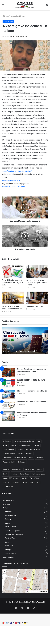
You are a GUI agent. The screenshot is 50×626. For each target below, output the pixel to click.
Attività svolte (16, 470)
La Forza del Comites (34, 306)
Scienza (6, 482)
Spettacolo (21, 462)
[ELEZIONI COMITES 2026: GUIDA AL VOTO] (8, 383)
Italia (31, 458)
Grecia (20, 454)
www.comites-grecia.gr (11, 180)
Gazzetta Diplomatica (33, 449)
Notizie (12, 16)
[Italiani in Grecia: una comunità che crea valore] (13, 298)
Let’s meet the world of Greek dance (20, 351)
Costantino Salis (8, 449)
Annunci (6, 470)
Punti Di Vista (20, 16)
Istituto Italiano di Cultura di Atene (14, 458)
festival (20, 449)
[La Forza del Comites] (37, 298)
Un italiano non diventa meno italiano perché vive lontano (36, 282)
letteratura (39, 458)
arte (39, 441)
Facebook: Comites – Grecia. (13, 186)
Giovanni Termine (9, 454)
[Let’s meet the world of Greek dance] (8, 405)
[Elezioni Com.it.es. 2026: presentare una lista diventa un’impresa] (8, 372)
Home (6, 16)
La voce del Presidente (10, 478)
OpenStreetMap (33, 592)
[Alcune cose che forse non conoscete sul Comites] (8, 416)
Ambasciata (7, 441)
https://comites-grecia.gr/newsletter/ (17, 171)
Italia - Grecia (24, 474)
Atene (5, 445)
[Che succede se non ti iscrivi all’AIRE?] (8, 394)
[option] (25, 340)
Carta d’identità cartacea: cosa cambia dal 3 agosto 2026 (12, 282)
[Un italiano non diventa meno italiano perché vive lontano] (37, 271)
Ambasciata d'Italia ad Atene (24, 441)
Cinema (13, 445)
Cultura (39, 470)
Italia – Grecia (10, 527)
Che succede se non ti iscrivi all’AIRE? (32, 391)
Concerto (36, 445)
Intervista (29, 454)
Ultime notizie (35, 482)
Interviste (14, 474)
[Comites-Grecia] (25, 5)
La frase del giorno (39, 474)
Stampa (24, 482)
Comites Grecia (24, 445)
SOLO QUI (15, 482)
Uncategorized (8, 486)
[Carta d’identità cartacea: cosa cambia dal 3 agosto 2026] (13, 271)
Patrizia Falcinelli (9, 462)
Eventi (5, 474)
